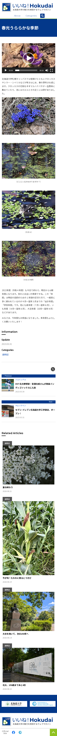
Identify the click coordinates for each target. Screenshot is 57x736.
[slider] (26, 70)
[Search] (42, 16)
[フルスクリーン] (51, 70)
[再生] (5, 70)
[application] (28, 58)
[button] (28, 58)
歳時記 (5, 354)
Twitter (53, 369)
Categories (31, 15)
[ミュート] (46, 70)
